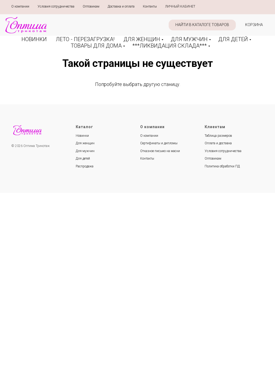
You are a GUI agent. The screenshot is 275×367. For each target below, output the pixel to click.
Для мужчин (85, 151)
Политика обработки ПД (222, 166)
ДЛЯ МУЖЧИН (189, 39)
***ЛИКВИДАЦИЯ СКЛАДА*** (169, 45)
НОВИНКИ (34, 39)
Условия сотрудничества (56, 6)
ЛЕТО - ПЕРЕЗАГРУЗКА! (85, 39)
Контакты (150, 6)
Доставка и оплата (121, 6)
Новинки (82, 136)
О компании (20, 6)
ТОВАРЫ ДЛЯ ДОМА (96, 45)
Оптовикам (91, 6)
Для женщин (85, 143)
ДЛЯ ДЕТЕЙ (233, 39)
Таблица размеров (218, 136)
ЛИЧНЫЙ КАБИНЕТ (180, 6)
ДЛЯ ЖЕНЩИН (142, 39)
